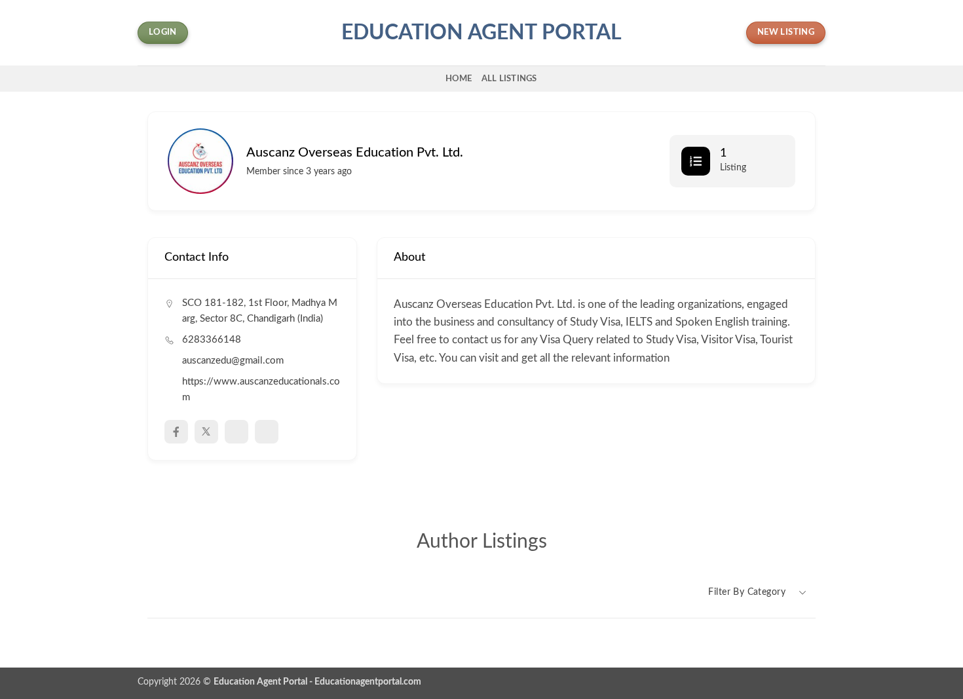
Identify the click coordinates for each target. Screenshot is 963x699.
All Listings (509, 79)
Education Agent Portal (481, 32)
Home (458, 79)
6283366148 (211, 340)
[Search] (431, 78)
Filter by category (746, 592)
